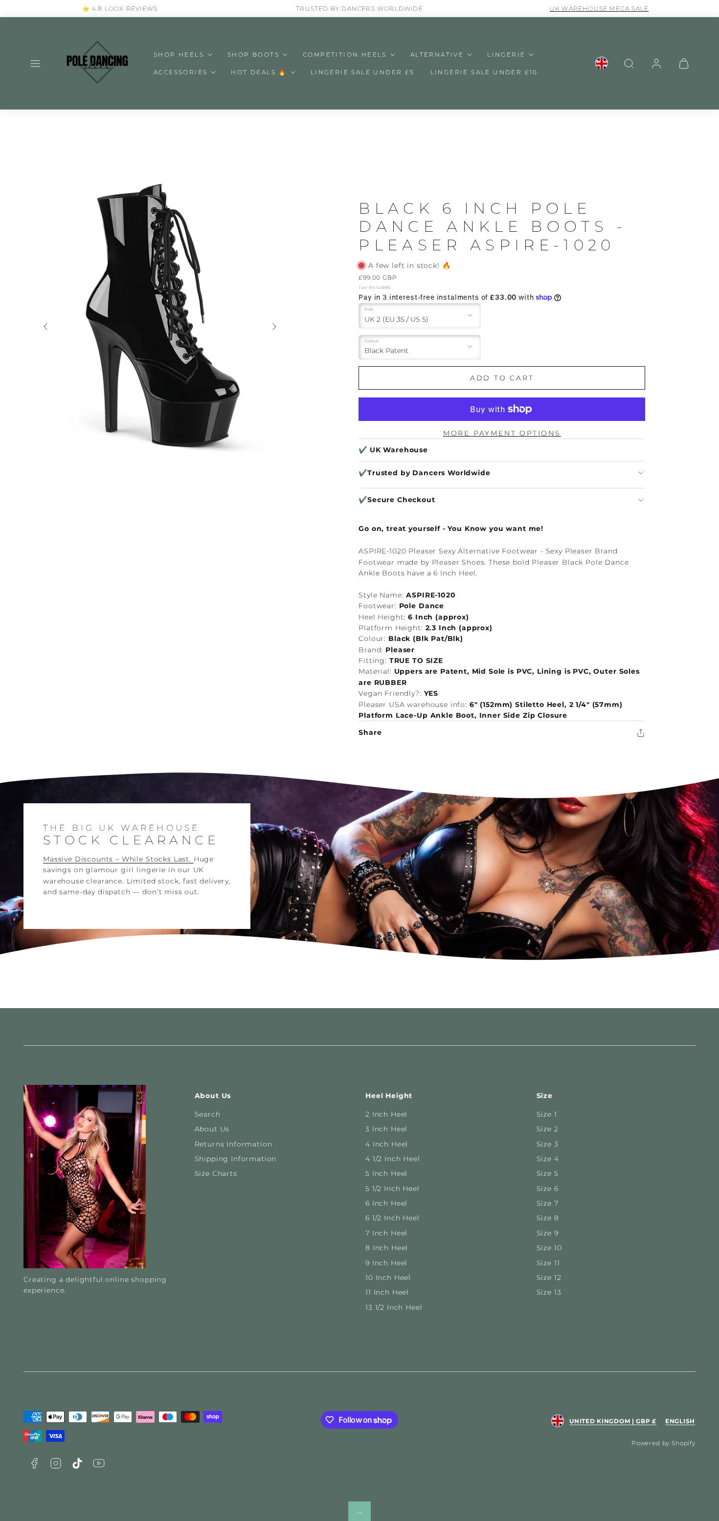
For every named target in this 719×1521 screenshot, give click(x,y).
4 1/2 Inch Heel (392, 1158)
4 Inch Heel (386, 1144)
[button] (35, 63)
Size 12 (549, 1277)
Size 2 (548, 1128)
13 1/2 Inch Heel (393, 1307)
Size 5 (548, 1173)
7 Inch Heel (386, 1233)
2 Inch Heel (386, 1114)
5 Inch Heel (386, 1173)
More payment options (502, 433)
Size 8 (548, 1217)
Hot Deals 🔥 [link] (259, 72)
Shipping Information (236, 1158)
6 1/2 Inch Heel (392, 1217)
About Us (212, 1128)
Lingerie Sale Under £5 (363, 72)
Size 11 (548, 1262)
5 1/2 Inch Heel (392, 1188)
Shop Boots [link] (253, 54)
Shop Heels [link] (179, 54)
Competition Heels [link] (345, 54)
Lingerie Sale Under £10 (484, 72)
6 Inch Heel (386, 1203)
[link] (601, 63)
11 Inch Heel (387, 1292)
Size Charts (216, 1173)
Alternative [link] (437, 54)
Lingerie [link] (506, 54)
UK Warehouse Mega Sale (599, 8)
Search (208, 1114)
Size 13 (549, 1292)
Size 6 (548, 1188)
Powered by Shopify (663, 1443)
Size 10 (549, 1247)
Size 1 (547, 1114)
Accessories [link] (180, 72)
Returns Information (233, 1144)
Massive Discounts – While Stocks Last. (118, 859)
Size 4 (548, 1158)
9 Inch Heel (386, 1262)
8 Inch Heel (386, 1247)
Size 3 (548, 1144)
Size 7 (548, 1203)
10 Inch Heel (388, 1277)
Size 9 (548, 1233)
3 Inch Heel (386, 1128)
